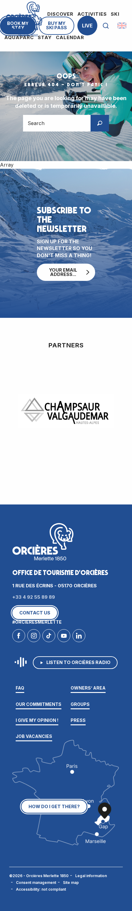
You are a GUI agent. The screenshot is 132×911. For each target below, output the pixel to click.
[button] (105, 25)
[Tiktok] (48, 637)
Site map (71, 882)
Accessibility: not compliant (41, 889)
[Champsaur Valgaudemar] (66, 411)
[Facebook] (18, 637)
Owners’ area (88, 687)
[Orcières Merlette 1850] (24, 25)
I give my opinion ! (37, 720)
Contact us (34, 612)
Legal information (91, 875)
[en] (122, 25)
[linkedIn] (78, 637)
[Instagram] (33, 637)
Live (87, 25)
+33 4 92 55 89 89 (33, 597)
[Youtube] (63, 637)
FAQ (20, 687)
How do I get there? (54, 806)
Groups (80, 704)
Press (78, 720)
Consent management (36, 882)
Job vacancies (34, 736)
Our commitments (38, 704)
